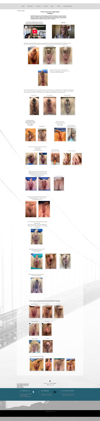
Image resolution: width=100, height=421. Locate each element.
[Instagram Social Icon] (50, 381)
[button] (30, 6)
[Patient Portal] (33, 392)
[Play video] (63, 31)
